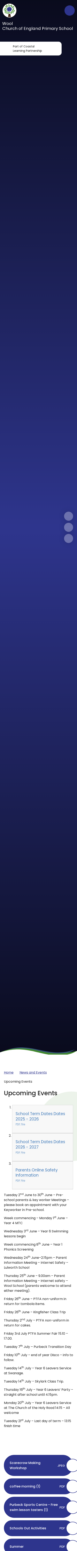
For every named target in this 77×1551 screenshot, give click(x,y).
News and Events (33, 1072)
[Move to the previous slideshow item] (68, 527)
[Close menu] (69, 10)
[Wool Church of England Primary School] (9, 10)
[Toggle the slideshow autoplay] (68, 538)
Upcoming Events (18, 1081)
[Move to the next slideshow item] (68, 516)
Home (9, 1072)
